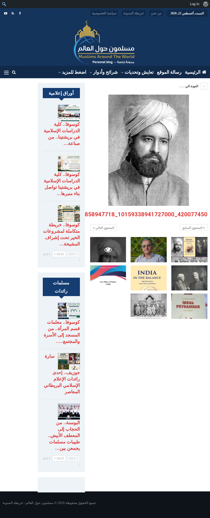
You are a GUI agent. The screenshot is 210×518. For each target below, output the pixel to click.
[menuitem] (205, 4)
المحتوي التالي (104, 228)
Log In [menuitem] (194, 4)
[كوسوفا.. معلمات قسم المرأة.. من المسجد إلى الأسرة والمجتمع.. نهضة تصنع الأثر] (69, 311)
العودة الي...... (189, 86)
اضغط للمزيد (74, 72)
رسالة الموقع (169, 72)
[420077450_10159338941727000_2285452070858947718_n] (189, 249)
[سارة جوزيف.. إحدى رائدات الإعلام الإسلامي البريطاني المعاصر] (69, 361)
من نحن (156, 13)
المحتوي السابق (192, 228)
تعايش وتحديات (139, 72)
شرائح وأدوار (105, 72)
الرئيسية (193, 72)
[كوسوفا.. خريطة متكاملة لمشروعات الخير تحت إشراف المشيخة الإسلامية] (69, 213)
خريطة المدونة (133, 13)
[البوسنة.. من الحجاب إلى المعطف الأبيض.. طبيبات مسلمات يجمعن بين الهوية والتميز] (69, 411)
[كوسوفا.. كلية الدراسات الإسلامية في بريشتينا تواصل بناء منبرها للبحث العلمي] (69, 163)
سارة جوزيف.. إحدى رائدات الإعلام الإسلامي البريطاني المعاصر (62, 374)
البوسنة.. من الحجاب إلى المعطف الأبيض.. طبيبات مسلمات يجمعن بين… (64, 435)
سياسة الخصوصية (104, 13)
